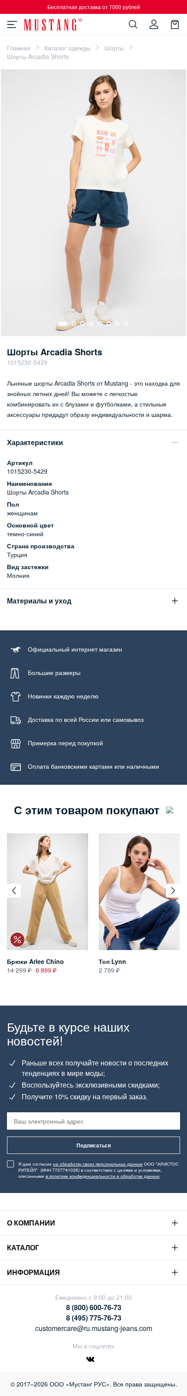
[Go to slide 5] (100, 323)
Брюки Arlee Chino (35, 961)
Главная (18, 47)
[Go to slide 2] (74, 323)
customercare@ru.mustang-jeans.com (93, 1328)
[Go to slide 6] (109, 323)
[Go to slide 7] (117, 323)
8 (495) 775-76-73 (93, 1318)
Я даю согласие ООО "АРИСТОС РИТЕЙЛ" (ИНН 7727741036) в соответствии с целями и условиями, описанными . (98, 1170)
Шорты (114, 47)
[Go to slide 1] (63, 323)
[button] (14, 891)
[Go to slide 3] (82, 323)
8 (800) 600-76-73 (93, 1307)
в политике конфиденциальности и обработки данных (103, 1176)
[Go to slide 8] (126, 323)
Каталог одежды (67, 47)
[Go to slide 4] (91, 323)
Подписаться (94, 1145)
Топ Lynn (112, 961)
